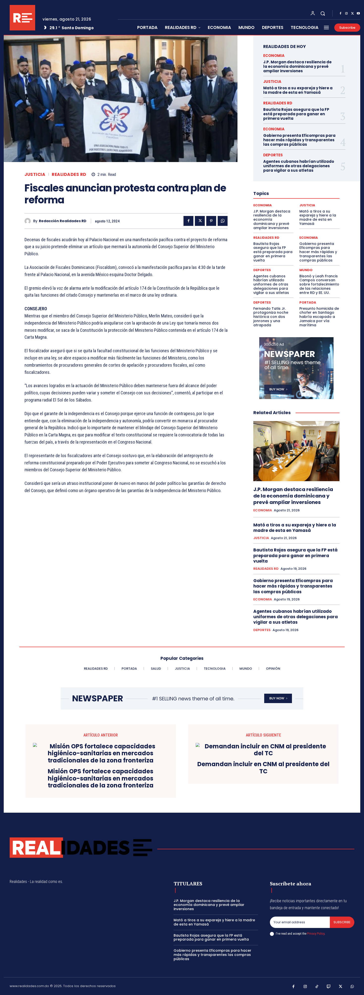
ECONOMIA (274, 55)
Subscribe (342, 922)
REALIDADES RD (69, 174)
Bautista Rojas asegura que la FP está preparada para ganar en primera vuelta (296, 114)
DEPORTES (273, 155)
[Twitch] (329, 987)
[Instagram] (346, 14)
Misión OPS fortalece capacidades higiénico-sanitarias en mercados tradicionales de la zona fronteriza (101, 778)
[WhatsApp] (223, 221)
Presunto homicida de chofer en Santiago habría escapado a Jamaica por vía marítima (319, 317)
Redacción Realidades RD (62, 221)
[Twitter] (352, 14)
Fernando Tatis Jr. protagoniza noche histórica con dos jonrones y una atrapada (270, 317)
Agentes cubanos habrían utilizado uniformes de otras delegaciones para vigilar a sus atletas (298, 166)
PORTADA (307, 302)
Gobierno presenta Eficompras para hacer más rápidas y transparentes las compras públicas (299, 140)
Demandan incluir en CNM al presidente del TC (263, 768)
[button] (323, 13)
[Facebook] (340, 14)
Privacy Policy (315, 933)
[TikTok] (317, 987)
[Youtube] (358, 14)
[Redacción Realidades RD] (29, 221)
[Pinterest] (211, 221)
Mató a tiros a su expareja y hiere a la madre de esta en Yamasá (298, 90)
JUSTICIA (35, 174)
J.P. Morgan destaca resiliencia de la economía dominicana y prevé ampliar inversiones (297, 66)
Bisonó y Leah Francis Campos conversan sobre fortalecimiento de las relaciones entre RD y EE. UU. (319, 284)
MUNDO (305, 270)
